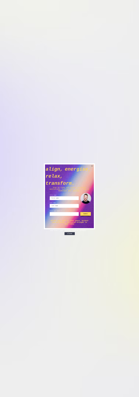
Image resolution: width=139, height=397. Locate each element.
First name (53, 195)
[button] (92, 166)
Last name (53, 202)
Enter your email (55, 211)
